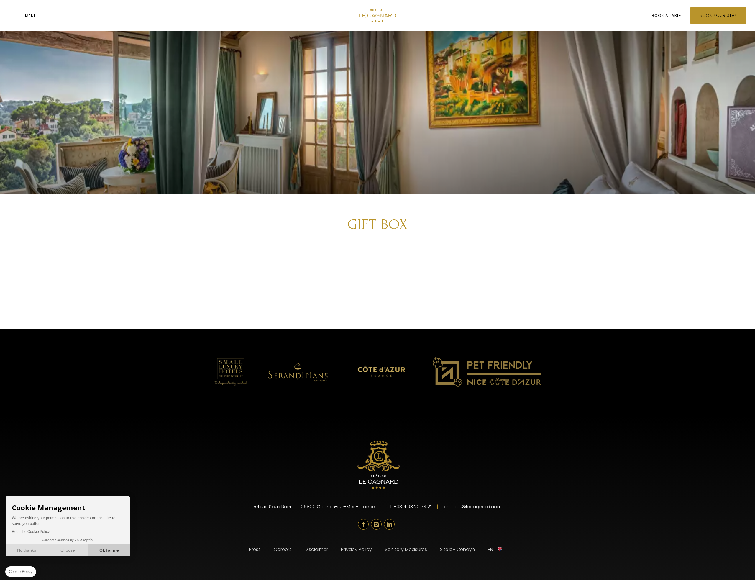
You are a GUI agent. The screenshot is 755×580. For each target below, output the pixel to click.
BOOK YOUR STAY (718, 15)
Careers (283, 549)
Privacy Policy (356, 549)
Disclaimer (316, 549)
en (490, 549)
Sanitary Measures (406, 549)
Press (255, 549)
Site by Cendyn (457, 549)
